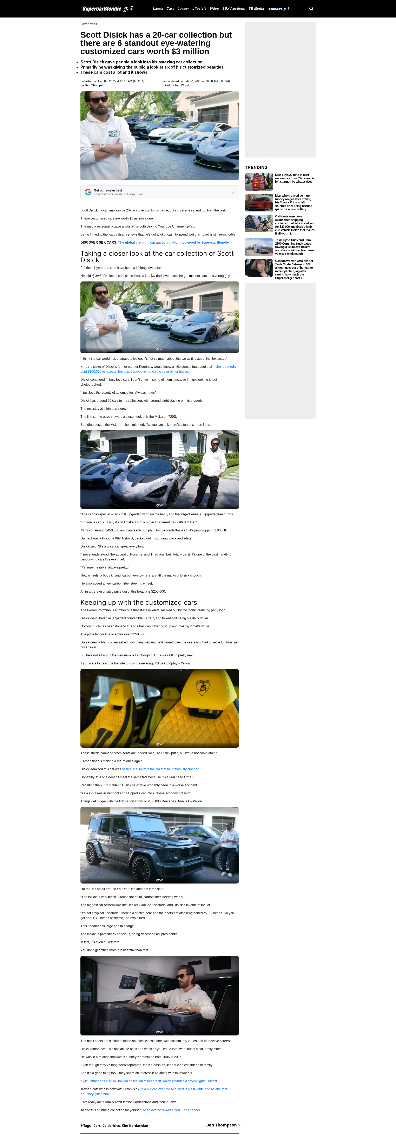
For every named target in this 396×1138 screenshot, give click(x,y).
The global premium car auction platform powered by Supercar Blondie (173, 242)
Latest (158, 8)
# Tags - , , (114, 1125)
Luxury (183, 8)
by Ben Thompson (93, 85)
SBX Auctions (233, 8)
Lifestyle (199, 8)
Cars (170, 8)
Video (214, 8)
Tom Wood (182, 85)
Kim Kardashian (135, 1125)
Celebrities (88, 24)
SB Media (256, 8)
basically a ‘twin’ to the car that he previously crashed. (161, 769)
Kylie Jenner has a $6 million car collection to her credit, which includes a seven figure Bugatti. (149, 1081)
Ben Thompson (221, 1125)
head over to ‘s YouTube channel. (172, 1110)
